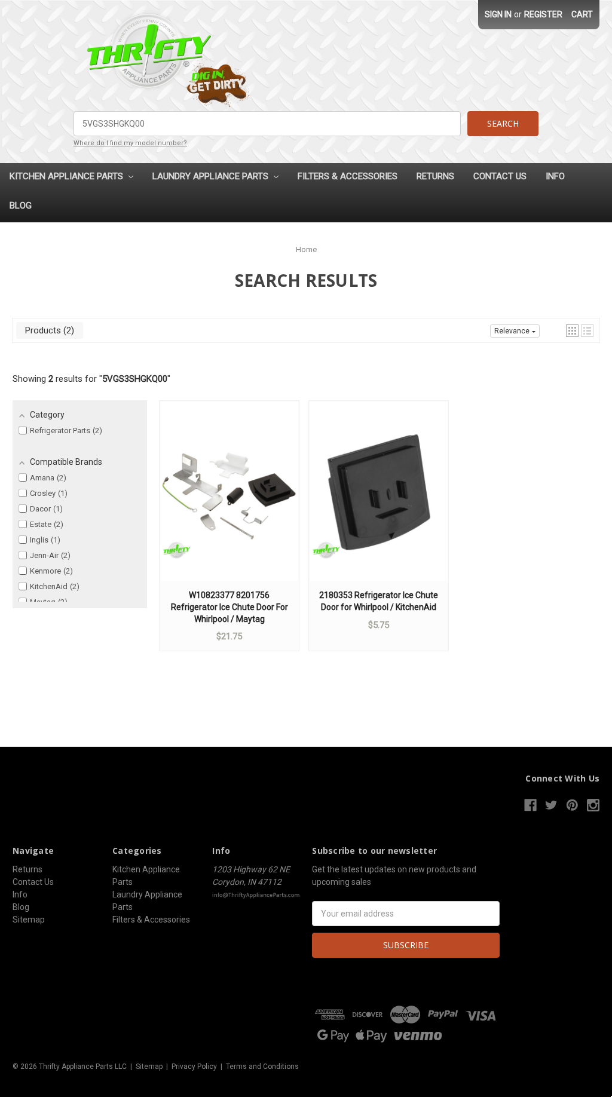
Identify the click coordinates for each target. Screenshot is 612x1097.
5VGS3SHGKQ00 (134, 378)
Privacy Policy (194, 1066)
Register (543, 14)
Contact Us (500, 176)
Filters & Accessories (347, 176)
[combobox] (267, 123)
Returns (435, 176)
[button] (572, 330)
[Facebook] (530, 805)
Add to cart (229, 502)
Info (555, 176)
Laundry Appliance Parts (211, 176)
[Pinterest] (572, 805)
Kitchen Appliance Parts (68, 176)
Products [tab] (48, 330)
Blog (21, 205)
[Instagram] (593, 805)
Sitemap (29, 919)
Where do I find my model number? (130, 143)
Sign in (498, 14)
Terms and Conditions (262, 1066)
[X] (551, 805)
